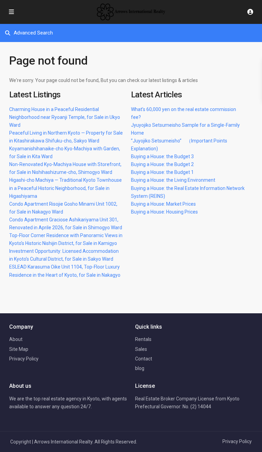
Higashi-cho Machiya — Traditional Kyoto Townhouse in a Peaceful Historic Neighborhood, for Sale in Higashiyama (65, 187)
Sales (141, 349)
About (16, 339)
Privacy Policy (24, 358)
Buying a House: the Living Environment (173, 180)
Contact (143, 358)
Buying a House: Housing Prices (164, 212)
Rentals (143, 339)
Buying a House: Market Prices (163, 204)
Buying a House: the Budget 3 (162, 156)
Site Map (18, 349)
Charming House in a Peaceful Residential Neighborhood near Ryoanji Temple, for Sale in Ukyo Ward (64, 117)
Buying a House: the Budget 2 (162, 164)
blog (139, 368)
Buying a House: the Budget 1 (162, 172)
